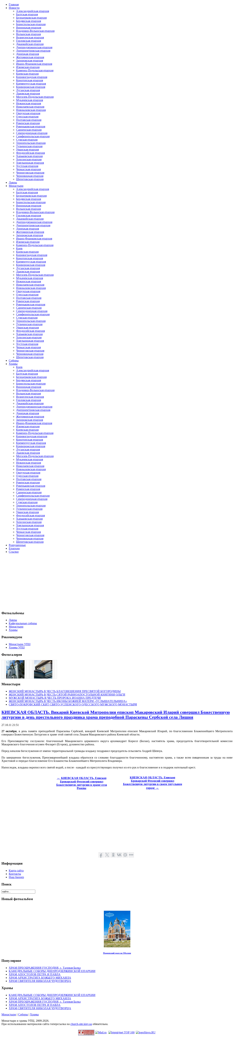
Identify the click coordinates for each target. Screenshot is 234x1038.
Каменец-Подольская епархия (34, 70)
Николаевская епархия (30, 106)
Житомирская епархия (30, 57)
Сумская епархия (26, 139)
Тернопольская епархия (31, 142)
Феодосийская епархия (30, 152)
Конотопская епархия (29, 80)
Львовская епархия (28, 93)
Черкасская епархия (28, 169)
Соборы (23, 1014)
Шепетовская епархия (30, 179)
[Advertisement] (111, 582)
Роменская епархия (28, 489)
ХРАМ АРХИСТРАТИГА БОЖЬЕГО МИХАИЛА (40, 977)
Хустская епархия (27, 166)
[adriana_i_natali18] (15, 677)
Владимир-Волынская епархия (35, 30)
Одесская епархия (27, 116)
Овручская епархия (28, 113)
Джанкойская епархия (30, 44)
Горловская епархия (28, 40)
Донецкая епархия (27, 53)
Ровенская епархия (28, 123)
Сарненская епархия (28, 129)
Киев (19, 248)
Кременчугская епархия (31, 83)
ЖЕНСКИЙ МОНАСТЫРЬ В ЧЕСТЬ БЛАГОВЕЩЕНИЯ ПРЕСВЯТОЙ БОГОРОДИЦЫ (65, 691)
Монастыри (8, 1014)
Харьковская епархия (29, 156)
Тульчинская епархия (29, 146)
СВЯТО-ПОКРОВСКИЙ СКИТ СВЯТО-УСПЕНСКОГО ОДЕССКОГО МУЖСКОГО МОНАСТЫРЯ (73, 704)
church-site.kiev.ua (81, 1024)
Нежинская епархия (28, 103)
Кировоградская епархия (31, 77)
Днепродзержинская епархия (34, 47)
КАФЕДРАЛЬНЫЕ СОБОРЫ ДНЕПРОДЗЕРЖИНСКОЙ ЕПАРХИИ (52, 971)
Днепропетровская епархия (33, 50)
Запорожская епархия (29, 60)
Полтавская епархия (28, 119)
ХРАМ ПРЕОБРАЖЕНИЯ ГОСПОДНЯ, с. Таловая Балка (45, 967)
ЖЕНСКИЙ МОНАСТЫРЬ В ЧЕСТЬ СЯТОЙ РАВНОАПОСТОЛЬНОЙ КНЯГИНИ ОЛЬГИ (67, 694)
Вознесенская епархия (30, 37)
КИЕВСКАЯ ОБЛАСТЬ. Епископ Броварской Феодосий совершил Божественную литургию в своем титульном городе (152, 782)
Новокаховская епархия (31, 110)
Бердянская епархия (28, 21)
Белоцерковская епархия (31, 17)
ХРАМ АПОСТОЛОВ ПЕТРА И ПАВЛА (35, 974)
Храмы (34, 1014)
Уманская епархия (27, 149)
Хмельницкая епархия (30, 162)
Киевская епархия (27, 73)
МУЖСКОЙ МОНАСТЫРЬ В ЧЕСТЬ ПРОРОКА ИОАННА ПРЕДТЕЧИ (55, 697)
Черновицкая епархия (29, 175)
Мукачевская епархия (29, 100)
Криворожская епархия (30, 86)
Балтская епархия (27, 14)
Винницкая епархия (28, 27)
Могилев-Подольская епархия (35, 96)
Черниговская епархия (30, 172)
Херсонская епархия (28, 159)
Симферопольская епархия (33, 136)
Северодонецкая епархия (31, 133)
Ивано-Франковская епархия (34, 63)
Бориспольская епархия (31, 24)
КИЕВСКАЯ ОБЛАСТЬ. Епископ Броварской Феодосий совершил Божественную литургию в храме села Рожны (81, 783)
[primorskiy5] (43, 677)
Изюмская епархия (27, 67)
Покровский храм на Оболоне (117, 953)
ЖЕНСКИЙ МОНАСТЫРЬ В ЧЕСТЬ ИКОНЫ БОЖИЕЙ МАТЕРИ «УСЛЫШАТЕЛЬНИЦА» (68, 701)
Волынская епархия (28, 34)
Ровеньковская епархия (30, 126)
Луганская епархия (28, 90)
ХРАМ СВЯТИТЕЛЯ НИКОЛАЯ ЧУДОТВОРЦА (40, 981)
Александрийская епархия (32, 11)
